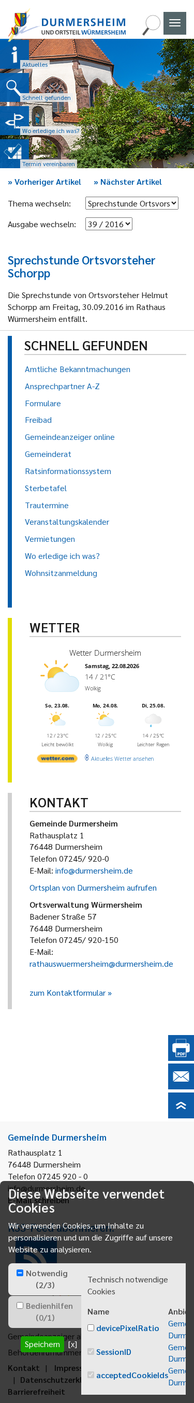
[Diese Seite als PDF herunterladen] (181, 1057)
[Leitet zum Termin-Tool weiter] (14, 153)
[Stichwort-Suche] (151, 32)
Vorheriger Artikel (44, 181)
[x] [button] (72, 1343)
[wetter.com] (57, 760)
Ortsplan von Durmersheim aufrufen (93, 887)
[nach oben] (181, 1115)
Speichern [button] (42, 1343)
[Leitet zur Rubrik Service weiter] (14, 120)
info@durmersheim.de (94, 870)
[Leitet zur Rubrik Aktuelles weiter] (14, 54)
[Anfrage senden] (181, 1086)
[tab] (44, 1279)
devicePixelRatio (127, 1327)
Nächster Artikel (128, 181)
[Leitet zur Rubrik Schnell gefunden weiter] (14, 87)
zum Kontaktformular (67, 992)
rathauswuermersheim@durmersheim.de (101, 963)
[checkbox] (20, 1272)
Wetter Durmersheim (105, 653)
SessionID (113, 1351)
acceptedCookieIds (132, 1374)
